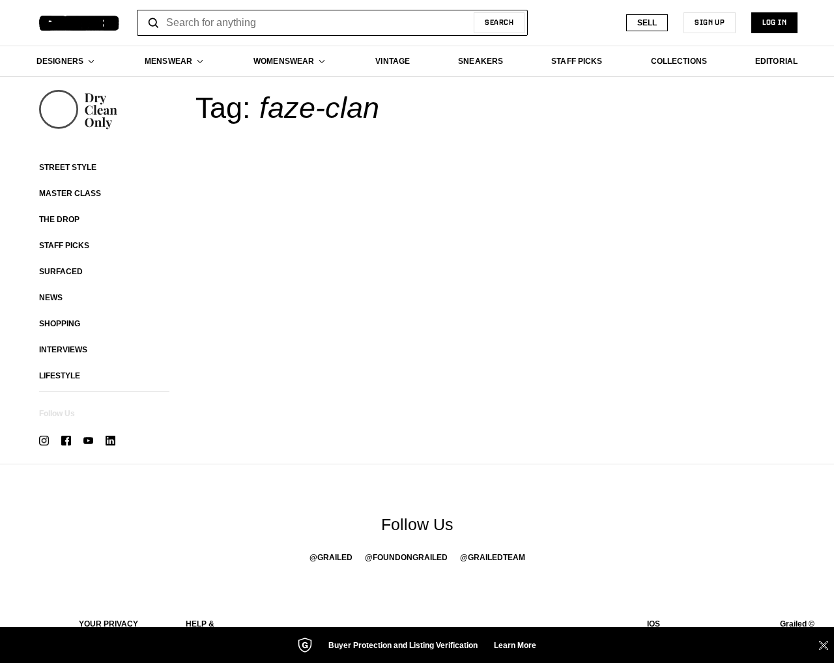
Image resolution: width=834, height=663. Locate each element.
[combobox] (332, 23)
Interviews (63, 349)
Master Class (70, 193)
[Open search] (153, 22)
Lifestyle (59, 375)
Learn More (515, 645)
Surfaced (61, 271)
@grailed (330, 557)
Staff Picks (64, 245)
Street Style (67, 167)
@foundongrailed (406, 557)
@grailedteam (492, 557)
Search (499, 23)
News (51, 297)
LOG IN (774, 23)
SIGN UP (710, 23)
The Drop (59, 219)
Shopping (59, 323)
